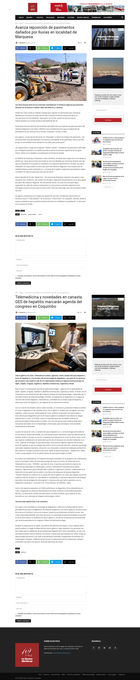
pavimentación (32, 214)
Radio (63, 674)
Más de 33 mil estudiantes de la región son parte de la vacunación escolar (113, 178)
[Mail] (104, 648)
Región (29, 17)
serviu (40, 214)
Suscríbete (108, 17)
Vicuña (22, 210)
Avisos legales (83, 17)
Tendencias (96, 17)
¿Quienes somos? (101, 674)
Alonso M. (22, 42)
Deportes (61, 17)
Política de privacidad (88, 674)
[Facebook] (94, 648)
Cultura (70, 17)
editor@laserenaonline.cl (61, 653)
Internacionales (55, 674)
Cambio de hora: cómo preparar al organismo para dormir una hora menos (113, 140)
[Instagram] (99, 648)
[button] (122, 18)
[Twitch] (110, 648)
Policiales (50, 17)
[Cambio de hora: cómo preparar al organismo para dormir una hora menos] (96, 140)
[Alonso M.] (16, 43)
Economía (46, 674)
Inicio (21, 17)
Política (40, 17)
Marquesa (23, 214)
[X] (115, 648)
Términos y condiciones (73, 674)
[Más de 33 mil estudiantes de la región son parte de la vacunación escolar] (96, 179)
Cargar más (107, 187)
